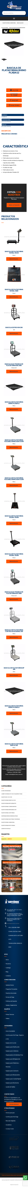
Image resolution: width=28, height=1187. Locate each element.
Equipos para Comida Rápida (13, 1079)
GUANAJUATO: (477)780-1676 (15, 937)
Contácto (8, 975)
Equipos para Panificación (12, 1047)
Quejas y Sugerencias (11, 1005)
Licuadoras (9, 1124)
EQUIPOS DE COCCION (6, 797)
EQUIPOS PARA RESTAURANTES (8, 803)
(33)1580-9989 (17, 772)
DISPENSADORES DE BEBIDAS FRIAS (9, 816)
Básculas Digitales (10, 1120)
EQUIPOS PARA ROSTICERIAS (8, 825)
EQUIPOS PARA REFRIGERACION (8, 809)
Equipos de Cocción (11, 1043)
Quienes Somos (10, 985)
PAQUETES (6, 839)
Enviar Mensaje (14, 1104)
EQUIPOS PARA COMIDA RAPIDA (8, 806)
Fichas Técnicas (10, 1014)
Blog (7, 971)
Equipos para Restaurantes (13, 1074)
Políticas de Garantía (11, 1001)
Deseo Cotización (14, 205)
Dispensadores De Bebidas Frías (14, 1055)
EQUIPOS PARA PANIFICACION (8, 800)
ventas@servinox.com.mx (15, 774)
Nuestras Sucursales (11, 993)
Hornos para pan (10, 1112)
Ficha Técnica (15, 105)
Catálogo (8, 967)
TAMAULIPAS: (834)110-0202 (15, 945)
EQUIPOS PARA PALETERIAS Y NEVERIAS (10, 819)
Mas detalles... (14, 259)
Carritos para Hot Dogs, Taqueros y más (15, 1037)
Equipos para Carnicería (12, 1070)
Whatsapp (15, 100)
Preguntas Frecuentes (11, 989)
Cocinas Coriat (10, 1128)
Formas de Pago (10, 997)
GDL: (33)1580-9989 (14, 927)
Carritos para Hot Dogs (12, 1116)
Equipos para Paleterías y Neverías (12, 1064)
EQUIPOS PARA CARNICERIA (7, 822)
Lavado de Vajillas (10, 1087)
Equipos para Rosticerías (12, 1083)
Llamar (15, 95)
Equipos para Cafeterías (12, 1051)
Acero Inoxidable (10, 1031)
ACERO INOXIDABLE (6, 790)
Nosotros (8, 963)
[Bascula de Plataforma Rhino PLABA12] (14, 45)
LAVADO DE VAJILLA (5, 828)
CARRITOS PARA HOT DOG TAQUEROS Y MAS (11, 793)
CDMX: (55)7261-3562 (14, 931)
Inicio (7, 959)
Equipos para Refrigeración (13, 1059)
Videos (7, 1018)
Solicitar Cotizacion (14, 91)
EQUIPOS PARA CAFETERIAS (7, 812)
